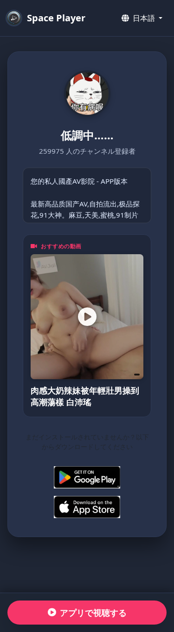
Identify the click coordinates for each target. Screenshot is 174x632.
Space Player (56, 18)
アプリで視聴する (93, 612)
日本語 (144, 18)
